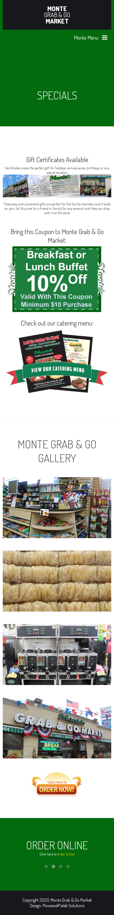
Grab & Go (57, 15)
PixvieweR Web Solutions (63, 905)
